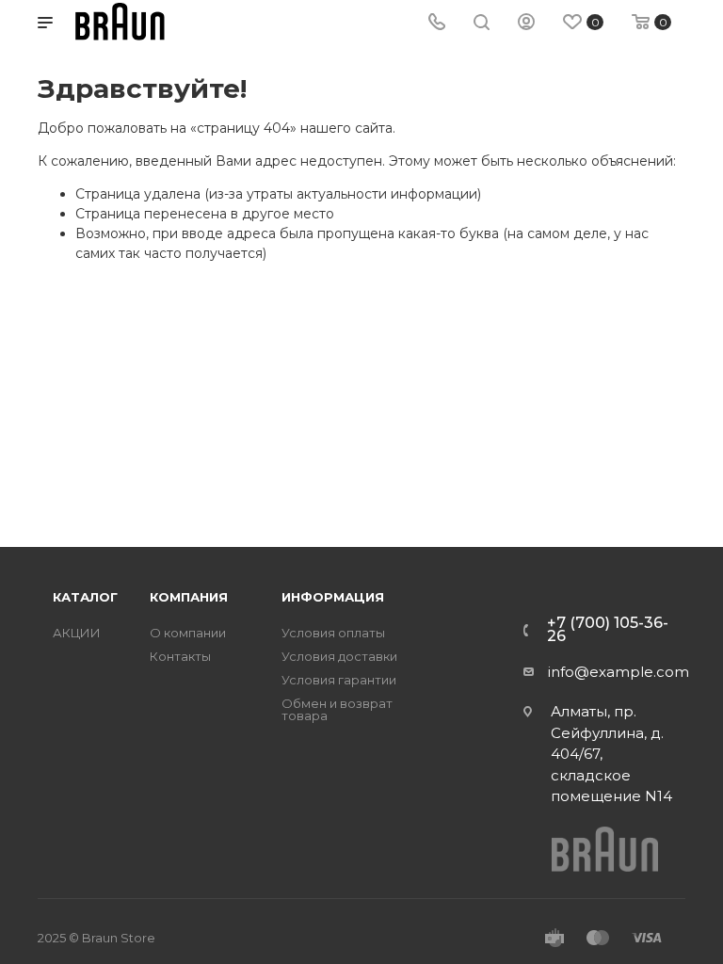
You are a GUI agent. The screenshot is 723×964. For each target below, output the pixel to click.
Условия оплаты (333, 633)
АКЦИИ (77, 633)
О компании (188, 633)
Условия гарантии (338, 680)
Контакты (180, 657)
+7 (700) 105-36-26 (607, 630)
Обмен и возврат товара (337, 710)
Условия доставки (339, 657)
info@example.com (618, 672)
